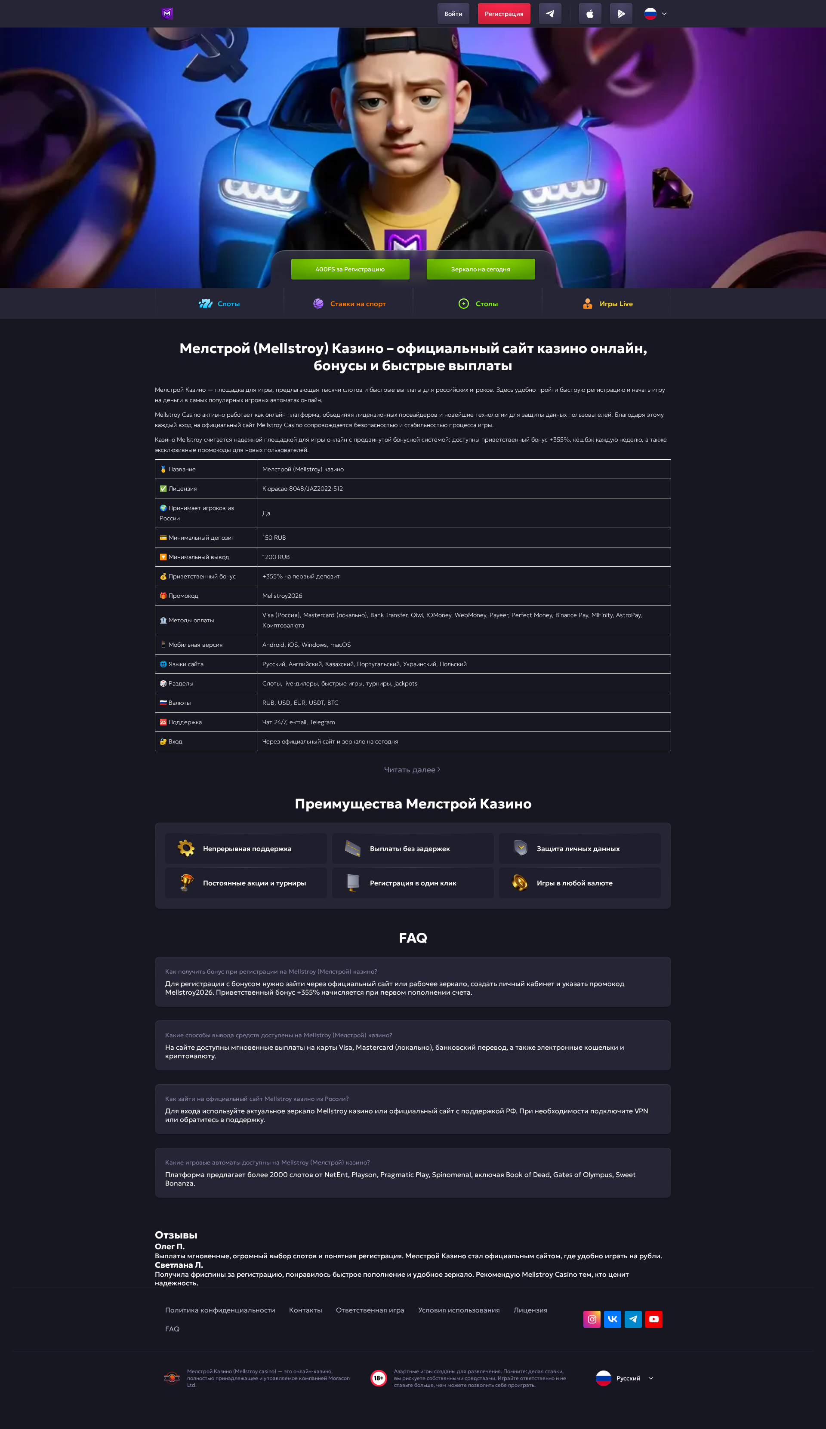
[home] (167, 14)
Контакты (305, 1310)
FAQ (172, 1329)
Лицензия (531, 1310)
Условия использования (459, 1310)
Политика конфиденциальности (220, 1310)
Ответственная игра (370, 1310)
